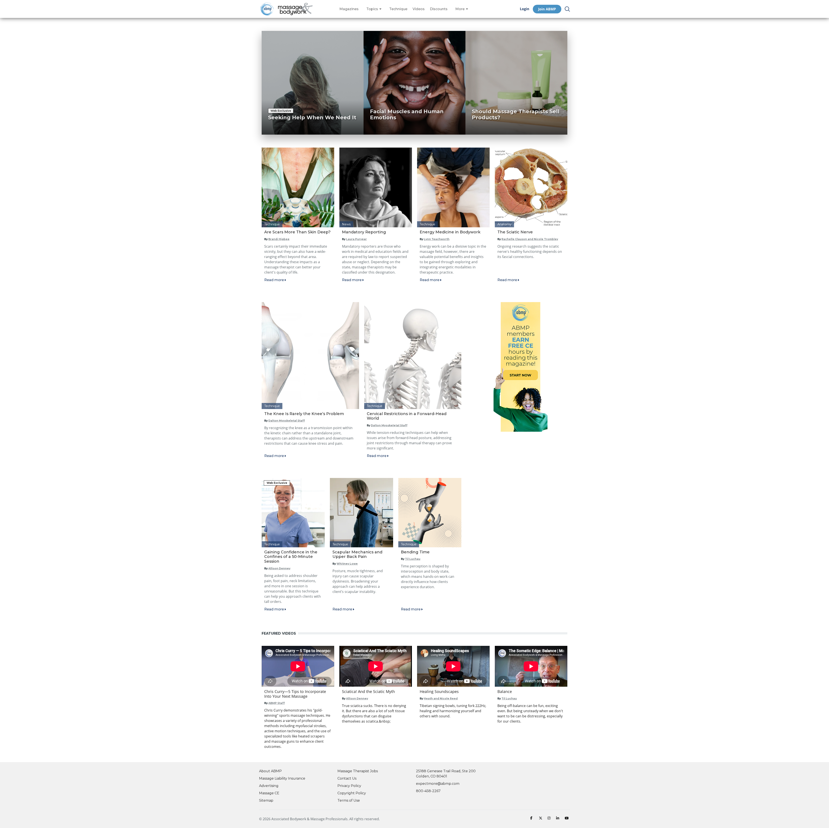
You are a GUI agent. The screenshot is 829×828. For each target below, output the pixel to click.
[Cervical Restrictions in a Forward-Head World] (413, 355)
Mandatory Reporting (364, 232)
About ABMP (270, 771)
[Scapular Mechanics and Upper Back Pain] (361, 512)
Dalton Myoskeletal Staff (286, 420)
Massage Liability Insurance (282, 778)
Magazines (349, 9)
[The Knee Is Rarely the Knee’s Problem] (310, 355)
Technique (398, 9)
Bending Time (415, 552)
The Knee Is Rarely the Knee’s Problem (304, 413)
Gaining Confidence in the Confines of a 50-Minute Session (290, 557)
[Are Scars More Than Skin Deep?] (298, 187)
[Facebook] (532, 819)
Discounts (439, 9)
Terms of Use (348, 800)
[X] (541, 819)
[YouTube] (567, 819)
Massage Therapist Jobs (357, 771)
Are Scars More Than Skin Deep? (297, 232)
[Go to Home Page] (295, 9)
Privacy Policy (349, 786)
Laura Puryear (356, 239)
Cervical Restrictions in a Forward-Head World (406, 416)
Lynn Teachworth (436, 239)
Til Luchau (412, 558)
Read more (274, 280)
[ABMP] (520, 367)
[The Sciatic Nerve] (531, 187)
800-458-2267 (428, 791)
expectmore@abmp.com (437, 784)
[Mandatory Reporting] (375, 187)
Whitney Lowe (347, 563)
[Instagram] (550, 819)
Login (524, 9)
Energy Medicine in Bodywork (450, 232)
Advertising (268, 786)
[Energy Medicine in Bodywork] (453, 187)
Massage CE (269, 793)
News (346, 224)
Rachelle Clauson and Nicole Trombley (530, 239)
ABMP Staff (276, 703)
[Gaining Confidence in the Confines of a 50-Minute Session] (293, 512)
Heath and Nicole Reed (441, 698)
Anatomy (504, 224)
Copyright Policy (351, 793)
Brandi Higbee (279, 239)
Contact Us (346, 778)
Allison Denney (279, 568)
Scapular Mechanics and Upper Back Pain (357, 554)
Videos (419, 9)
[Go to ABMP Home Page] (267, 9)
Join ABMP (547, 9)
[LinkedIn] (558, 819)
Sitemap (266, 800)
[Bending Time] (429, 512)
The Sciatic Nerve (515, 232)
